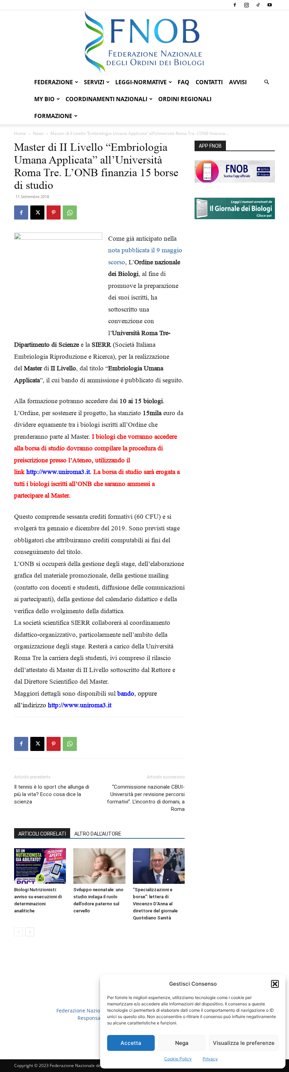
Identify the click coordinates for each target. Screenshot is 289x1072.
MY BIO (44, 99)
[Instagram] (246, 5)
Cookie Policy (178, 1058)
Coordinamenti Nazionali (106, 99)
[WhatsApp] (70, 212)
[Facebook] (234, 5)
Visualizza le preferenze (244, 1043)
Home (20, 133)
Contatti (209, 82)
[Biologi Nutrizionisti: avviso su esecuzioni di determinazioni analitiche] (40, 866)
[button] (274, 983)
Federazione (53, 82)
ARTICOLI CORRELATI (42, 834)
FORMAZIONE (53, 116)
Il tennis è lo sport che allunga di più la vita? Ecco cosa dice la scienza (51, 794)
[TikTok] (258, 5)
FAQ (183, 82)
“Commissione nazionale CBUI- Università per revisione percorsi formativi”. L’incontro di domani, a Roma (146, 798)
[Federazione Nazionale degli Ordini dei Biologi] (144, 42)
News (38, 133)
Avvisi (238, 82)
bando (125, 693)
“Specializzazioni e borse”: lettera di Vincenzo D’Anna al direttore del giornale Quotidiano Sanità (155, 903)
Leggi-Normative (141, 82)
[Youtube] (269, 5)
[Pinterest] (54, 212)
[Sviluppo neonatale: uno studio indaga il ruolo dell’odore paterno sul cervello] (99, 866)
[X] (37, 212)
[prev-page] (18, 932)
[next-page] (29, 932)
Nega (182, 1043)
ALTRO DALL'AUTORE (97, 834)
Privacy (210, 1058)
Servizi (94, 82)
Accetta (131, 1043)
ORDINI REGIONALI (184, 99)
